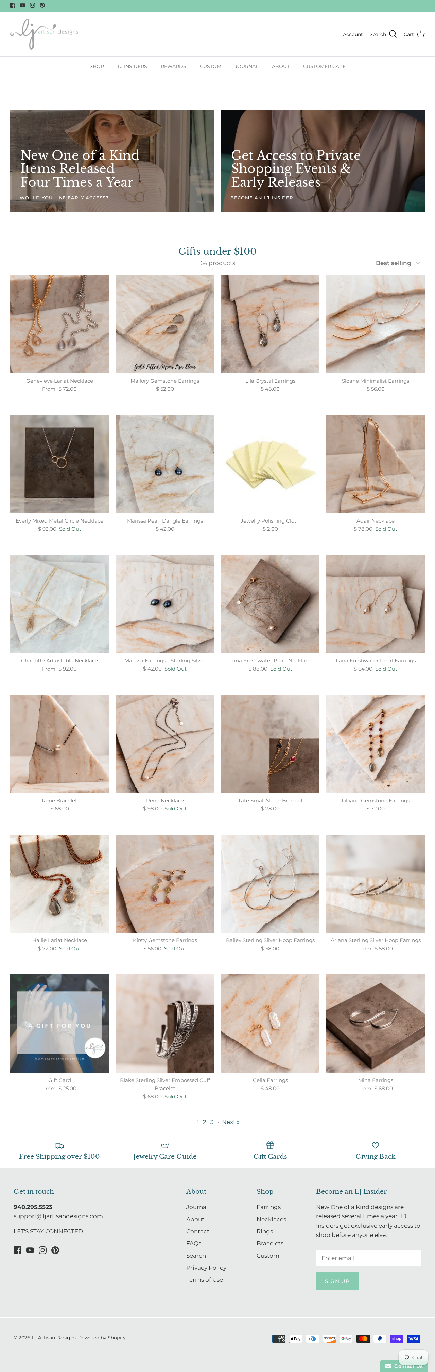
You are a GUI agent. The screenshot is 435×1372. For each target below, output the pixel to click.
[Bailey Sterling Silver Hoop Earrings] (270, 884)
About (195, 1219)
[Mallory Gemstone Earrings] (165, 324)
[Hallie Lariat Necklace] (59, 884)
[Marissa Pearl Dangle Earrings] (165, 464)
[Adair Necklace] (375, 464)
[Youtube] (22, 5)
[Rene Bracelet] (59, 744)
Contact (197, 1231)
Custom (268, 1255)
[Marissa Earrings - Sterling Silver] (165, 604)
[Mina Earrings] (375, 1023)
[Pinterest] (42, 5)
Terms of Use (204, 1279)
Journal (197, 1207)
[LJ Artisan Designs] (44, 34)
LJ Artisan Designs (54, 1338)
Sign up (337, 1281)
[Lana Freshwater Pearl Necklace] (270, 604)
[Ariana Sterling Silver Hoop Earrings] (375, 884)
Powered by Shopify (102, 1338)
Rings (265, 1231)
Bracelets (270, 1243)
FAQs (193, 1243)
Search (196, 1255)
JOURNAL (246, 66)
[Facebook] (12, 5)
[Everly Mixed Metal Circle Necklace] (59, 464)
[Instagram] (32, 5)
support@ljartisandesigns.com (58, 1216)
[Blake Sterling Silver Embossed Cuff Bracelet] (165, 1023)
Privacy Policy (206, 1267)
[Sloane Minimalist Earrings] (375, 324)
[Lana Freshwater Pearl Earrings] (375, 604)
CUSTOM (210, 66)
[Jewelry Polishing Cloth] (270, 464)
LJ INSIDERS (132, 66)
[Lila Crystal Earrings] (270, 324)
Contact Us (407, 1366)
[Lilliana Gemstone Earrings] (375, 744)
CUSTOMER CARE (324, 66)
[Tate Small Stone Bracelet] (270, 744)
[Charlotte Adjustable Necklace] (59, 604)
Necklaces (271, 1219)
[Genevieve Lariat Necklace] (59, 324)
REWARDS (173, 66)
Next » (231, 1122)
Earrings (269, 1207)
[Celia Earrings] (270, 1023)
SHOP (97, 66)
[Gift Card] (59, 1023)
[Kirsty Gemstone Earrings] (165, 884)
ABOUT (281, 66)
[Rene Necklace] (165, 744)
